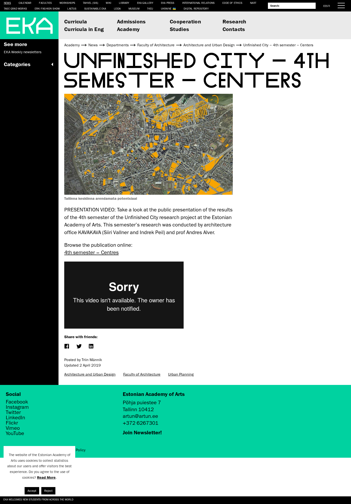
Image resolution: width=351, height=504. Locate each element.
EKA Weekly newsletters (22, 52)
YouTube (15, 433)
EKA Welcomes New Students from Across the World (38, 499)
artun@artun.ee (140, 416)
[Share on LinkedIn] (90, 346)
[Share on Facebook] (66, 346)
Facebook (17, 401)
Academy (128, 29)
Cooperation (185, 21)
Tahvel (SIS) (90, 2)
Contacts (234, 29)
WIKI (108, 2)
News (7, 2)
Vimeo (13, 428)
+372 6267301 (140, 423)
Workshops (67, 2)
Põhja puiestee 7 (142, 402)
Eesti (326, 5)
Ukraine (166, 8)
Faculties (45, 2)
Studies (179, 29)
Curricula (75, 21)
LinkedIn (15, 417)
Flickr (12, 422)
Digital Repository (196, 8)
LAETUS (71, 8)
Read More (46, 477)
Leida (117, 8)
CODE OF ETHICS (232, 2)
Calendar (25, 2)
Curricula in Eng (84, 29)
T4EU (150, 8)
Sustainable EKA (95, 8)
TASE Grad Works (15, 8)
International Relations (198, 2)
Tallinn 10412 (138, 409)
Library (124, 2)
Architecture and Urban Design (90, 374)
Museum (133, 8)
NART (253, 2)
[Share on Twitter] (78, 346)
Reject (48, 491)
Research (234, 21)
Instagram (17, 407)
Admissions (131, 21)
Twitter (13, 412)
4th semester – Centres (91, 252)
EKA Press (168, 2)
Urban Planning (181, 374)
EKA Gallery (145, 2)
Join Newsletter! (142, 432)
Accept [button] (31, 491)
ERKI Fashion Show (47, 8)
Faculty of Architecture (141, 374)
